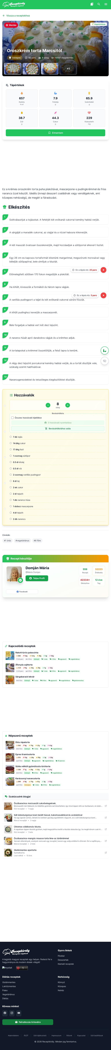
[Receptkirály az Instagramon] (11, 1013)
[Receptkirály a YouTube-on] (18, 1013)
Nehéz (61, 990)
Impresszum (56, 1035)
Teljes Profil (39, 578)
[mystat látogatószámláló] (8, 968)
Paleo (5, 990)
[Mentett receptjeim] (92, 4)
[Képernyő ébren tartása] (105, 361)
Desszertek (63, 960)
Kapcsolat (81, 1035)
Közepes (62, 986)
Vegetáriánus (8, 994)
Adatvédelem (13, 1035)
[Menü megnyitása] (106, 4)
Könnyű (61, 982)
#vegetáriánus (22, 540)
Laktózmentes (9, 986)
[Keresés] (99, 4)
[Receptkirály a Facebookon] (5, 1013)
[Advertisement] (55, 163)
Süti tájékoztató (40, 1035)
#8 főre (37, 540)
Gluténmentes (8, 982)
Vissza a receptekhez (18, 15)
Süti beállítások (97, 1035)
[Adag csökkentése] (48, 405)
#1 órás (7, 540)
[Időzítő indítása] (103, 270)
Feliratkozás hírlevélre (30, 1022)
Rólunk (69, 1035)
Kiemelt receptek (66, 964)
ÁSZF (26, 1035)
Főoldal (61, 956)
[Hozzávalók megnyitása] (105, 350)
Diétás (5, 998)
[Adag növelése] (67, 405)
